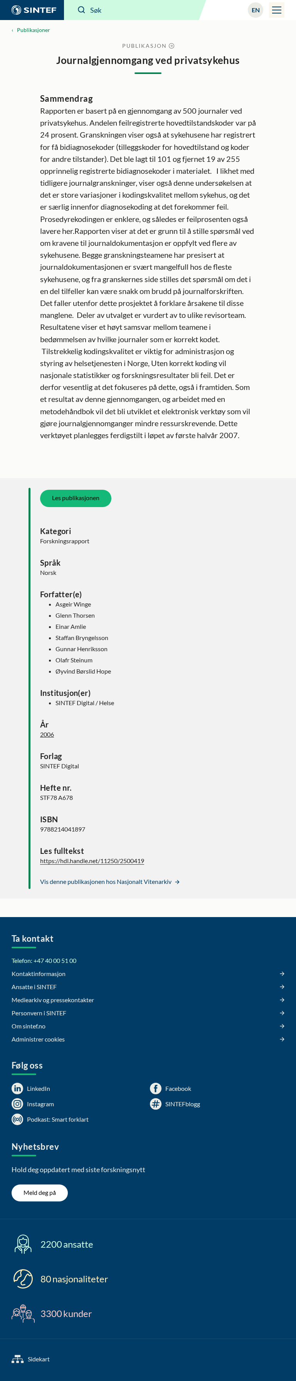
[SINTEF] (32, 10)
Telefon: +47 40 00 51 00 (44, 960)
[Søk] (82, 10)
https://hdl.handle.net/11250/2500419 (92, 860)
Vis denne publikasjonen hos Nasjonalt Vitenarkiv (106, 881)
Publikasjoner (33, 30)
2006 (47, 734)
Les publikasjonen (75, 497)
